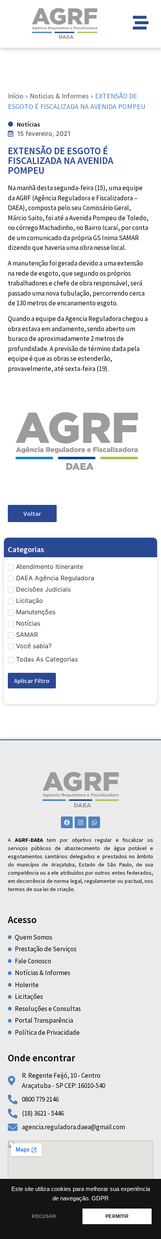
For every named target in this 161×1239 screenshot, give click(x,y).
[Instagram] (80, 822)
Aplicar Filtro (32, 681)
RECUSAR (44, 1216)
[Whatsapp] (94, 822)
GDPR (100, 1198)
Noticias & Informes (59, 95)
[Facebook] (67, 822)
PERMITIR (117, 1216)
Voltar (32, 513)
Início (15, 95)
